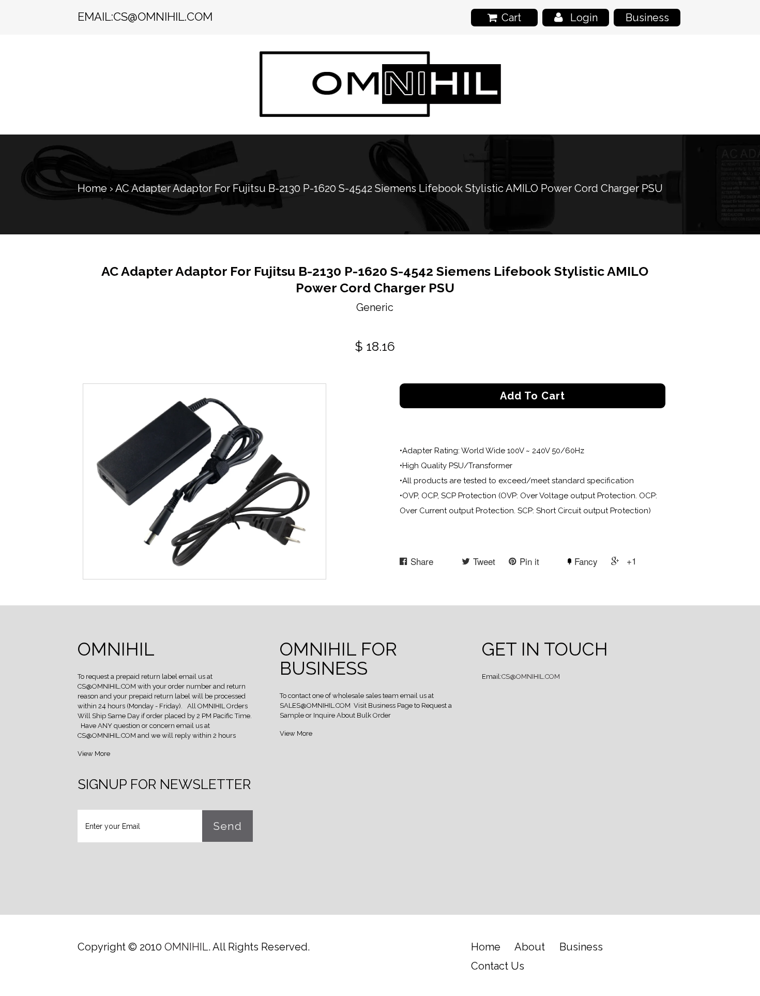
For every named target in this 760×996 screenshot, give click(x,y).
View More (94, 753)
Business (647, 17)
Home (92, 188)
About (529, 947)
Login (584, 17)
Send (227, 826)
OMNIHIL (186, 947)
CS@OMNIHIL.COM (162, 16)
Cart (511, 17)
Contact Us (497, 966)
